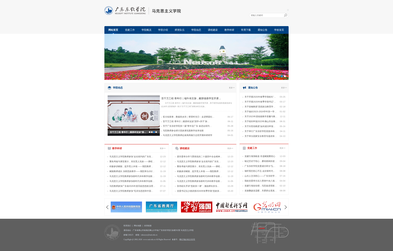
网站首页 (113, 30)
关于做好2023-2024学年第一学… (261, 111)
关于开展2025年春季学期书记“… (260, 101)
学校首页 (279, 30)
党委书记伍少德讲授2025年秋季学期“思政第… (199, 191)
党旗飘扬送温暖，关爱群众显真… (261, 190)
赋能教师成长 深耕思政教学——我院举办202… (132, 171)
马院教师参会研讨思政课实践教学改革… (129, 132)
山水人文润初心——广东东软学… (261, 176)
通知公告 (262, 30)
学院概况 (146, 30)
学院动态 (196, 30)
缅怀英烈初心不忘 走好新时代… (260, 171)
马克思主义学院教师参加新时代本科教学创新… (132, 176)
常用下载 (246, 30)
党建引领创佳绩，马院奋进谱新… (261, 185)
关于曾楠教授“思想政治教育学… (260, 106)
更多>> (232, 88)
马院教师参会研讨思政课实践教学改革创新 (183, 130)
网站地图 (137, 226)
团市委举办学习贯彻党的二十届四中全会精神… (199, 156)
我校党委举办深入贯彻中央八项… (261, 181)
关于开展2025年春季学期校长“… (260, 97)
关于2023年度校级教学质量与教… (261, 116)
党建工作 (130, 30)
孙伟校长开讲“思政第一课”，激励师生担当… (198, 186)
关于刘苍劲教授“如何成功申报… (260, 126)
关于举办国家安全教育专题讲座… (261, 136)
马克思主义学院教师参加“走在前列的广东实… (131, 156)
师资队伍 (180, 30)
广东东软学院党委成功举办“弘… (260, 166)
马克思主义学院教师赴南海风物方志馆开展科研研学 (187, 135)
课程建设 (213, 30)
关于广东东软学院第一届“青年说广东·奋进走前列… (187, 126)
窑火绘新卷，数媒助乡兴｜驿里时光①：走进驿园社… (188, 117)
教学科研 (229, 30)
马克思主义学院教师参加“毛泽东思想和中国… (131, 191)
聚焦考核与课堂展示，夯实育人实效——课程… (132, 161)
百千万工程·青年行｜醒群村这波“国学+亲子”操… (186, 121)
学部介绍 (163, 30)
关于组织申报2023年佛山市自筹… (261, 121)
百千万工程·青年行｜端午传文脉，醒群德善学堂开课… (191, 98)
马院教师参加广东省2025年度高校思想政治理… (132, 186)
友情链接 (148, 226)
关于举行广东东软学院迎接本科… (261, 131)
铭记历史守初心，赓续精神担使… (261, 161)
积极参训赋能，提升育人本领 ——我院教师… (131, 166)
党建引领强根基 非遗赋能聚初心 (260, 156)
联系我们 (127, 226)
